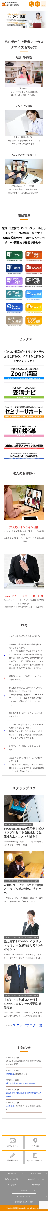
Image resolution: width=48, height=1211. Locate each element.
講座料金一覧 (12, 1173)
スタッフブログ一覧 (28, 1025)
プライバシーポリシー (24, 1196)
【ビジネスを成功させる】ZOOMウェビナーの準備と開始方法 (22, 1003)
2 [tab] (24, 27)
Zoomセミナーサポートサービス (27, 881)
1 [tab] (20, 27)
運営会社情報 (36, 1185)
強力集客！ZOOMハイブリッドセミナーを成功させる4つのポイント (23, 945)
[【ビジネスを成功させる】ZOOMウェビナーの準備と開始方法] (24, 991)
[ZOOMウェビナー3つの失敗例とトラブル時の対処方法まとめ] (24, 877)
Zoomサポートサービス (36, 1179)
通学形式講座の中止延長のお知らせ (21, 1083)
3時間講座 (10, 1074)
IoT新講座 (10, 1106)
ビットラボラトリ (10, 824)
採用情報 (24, 1190)
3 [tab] (28, 27)
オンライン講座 (36, 1173)
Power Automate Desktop (24, 824)
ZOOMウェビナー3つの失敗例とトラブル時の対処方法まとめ (23, 889)
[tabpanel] (24, 19)
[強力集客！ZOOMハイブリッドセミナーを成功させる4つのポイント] (24, 933)
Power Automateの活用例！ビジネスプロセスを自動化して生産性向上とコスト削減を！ (24, 832)
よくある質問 (12, 1185)
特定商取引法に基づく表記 (24, 1202)
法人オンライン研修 (12, 1179)
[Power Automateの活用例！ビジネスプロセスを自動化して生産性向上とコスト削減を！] (24, 820)
